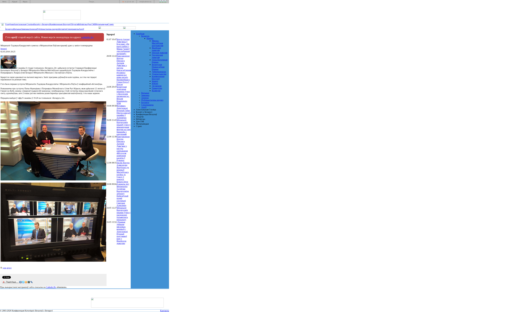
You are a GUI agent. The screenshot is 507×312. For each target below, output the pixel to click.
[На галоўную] (10, 13)
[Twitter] (163, 3)
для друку (7, 268)
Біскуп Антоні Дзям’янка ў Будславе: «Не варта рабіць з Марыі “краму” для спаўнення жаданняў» (123, 46)
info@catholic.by (145, 2)
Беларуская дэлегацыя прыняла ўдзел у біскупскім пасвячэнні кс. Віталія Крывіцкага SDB (123, 95)
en (130, 2)
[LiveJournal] (31, 282)
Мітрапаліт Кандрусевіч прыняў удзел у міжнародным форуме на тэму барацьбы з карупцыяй (124, 127)
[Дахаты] (33, 2)
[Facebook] (165, 3)
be (123, 2)
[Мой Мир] (28, 282)
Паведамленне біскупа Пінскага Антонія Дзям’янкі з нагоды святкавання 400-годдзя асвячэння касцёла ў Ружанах (123, 148)
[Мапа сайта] (40, 2)
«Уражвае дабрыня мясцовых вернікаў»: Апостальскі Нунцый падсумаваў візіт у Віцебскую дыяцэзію (122, 233)
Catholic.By (51, 287)
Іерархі (4, 49)
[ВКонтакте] (20, 282)
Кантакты (164, 310)
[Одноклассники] (26, 282)
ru (125, 2)
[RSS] (160, 3)
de (133, 2)
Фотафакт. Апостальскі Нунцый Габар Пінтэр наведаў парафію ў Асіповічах (123, 112)
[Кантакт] (36, 2)
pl (128, 2)
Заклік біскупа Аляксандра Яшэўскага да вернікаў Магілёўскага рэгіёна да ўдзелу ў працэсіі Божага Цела (123, 172)
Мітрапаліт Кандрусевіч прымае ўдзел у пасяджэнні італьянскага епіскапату (123, 214)
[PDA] (158, 3)
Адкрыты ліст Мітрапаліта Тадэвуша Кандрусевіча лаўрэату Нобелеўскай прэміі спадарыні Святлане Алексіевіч (123, 195)
